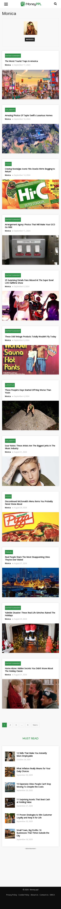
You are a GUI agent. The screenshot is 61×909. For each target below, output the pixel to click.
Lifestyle (10, 385)
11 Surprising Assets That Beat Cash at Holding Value (33, 801)
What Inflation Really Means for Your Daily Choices (33, 770)
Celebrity (10, 110)
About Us (34, 895)
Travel (9, 552)
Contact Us (44, 895)
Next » (35, 725)
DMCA (52, 895)
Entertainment (13, 56)
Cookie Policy (23, 895)
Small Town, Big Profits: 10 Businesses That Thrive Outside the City (33, 833)
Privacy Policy (11, 895)
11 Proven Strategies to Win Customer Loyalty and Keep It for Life (34, 816)
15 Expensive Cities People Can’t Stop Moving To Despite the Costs (34, 785)
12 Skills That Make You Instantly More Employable (32, 754)
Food (8, 164)
